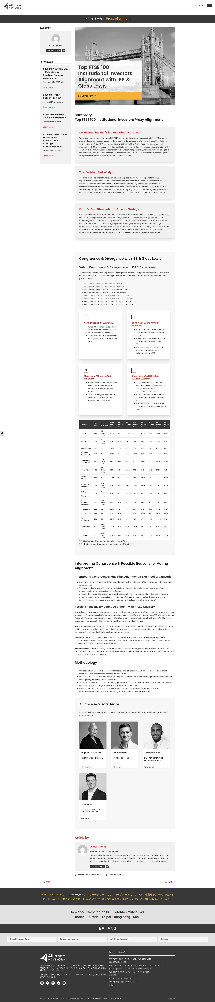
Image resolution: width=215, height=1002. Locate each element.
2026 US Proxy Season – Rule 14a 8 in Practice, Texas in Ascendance (55, 73)
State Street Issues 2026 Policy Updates (54, 116)
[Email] (107, 866)
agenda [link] (119, 223)
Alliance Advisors (54, 998)
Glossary (171, 998)
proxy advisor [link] (97, 141)
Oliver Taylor (98, 846)
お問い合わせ (107, 928)
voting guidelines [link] (118, 682)
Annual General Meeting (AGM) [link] (112, 676)
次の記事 (168, 882)
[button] (209, 5)
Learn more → (49, 87)
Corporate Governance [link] (85, 618)
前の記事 (46, 882)
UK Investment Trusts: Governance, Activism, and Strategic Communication (55, 140)
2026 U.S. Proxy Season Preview (52, 96)
